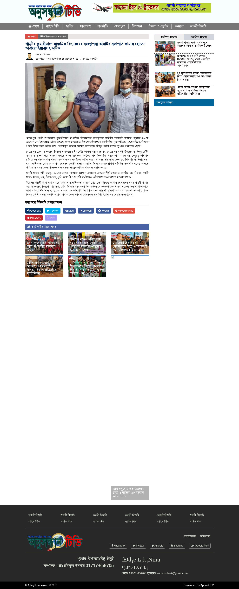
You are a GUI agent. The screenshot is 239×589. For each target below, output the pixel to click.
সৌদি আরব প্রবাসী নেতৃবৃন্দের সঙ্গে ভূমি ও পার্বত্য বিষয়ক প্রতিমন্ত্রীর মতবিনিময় (41, 268)
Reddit (105, 210)
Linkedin (87, 210)
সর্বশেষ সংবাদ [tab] (169, 37)
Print (52, 217)
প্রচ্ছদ (35, 26)
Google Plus (126, 210)
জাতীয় (69, 26)
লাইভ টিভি (52, 26)
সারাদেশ (85, 26)
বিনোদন (137, 26)
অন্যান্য (179, 26)
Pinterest (35, 217)
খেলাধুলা (119, 26)
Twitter (54, 210)
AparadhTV (207, 585)
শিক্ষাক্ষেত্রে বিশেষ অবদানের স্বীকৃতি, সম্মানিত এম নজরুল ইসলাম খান (87, 270)
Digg (71, 210)
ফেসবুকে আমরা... (166, 102)
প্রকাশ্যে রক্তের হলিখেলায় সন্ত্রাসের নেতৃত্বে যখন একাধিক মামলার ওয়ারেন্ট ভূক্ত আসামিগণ (85, 244)
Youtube (178, 545)
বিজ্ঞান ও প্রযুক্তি (158, 26)
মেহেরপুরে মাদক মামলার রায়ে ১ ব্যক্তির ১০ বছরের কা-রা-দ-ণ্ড (128, 492)
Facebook (35, 210)
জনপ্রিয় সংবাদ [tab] (199, 37)
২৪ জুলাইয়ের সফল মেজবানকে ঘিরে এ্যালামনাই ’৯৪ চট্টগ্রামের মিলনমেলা (130, 246)
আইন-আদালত (50, 36)
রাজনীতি (102, 26)
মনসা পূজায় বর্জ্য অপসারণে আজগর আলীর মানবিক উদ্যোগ (43, 246)
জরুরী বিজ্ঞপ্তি (198, 26)
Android (158, 545)
